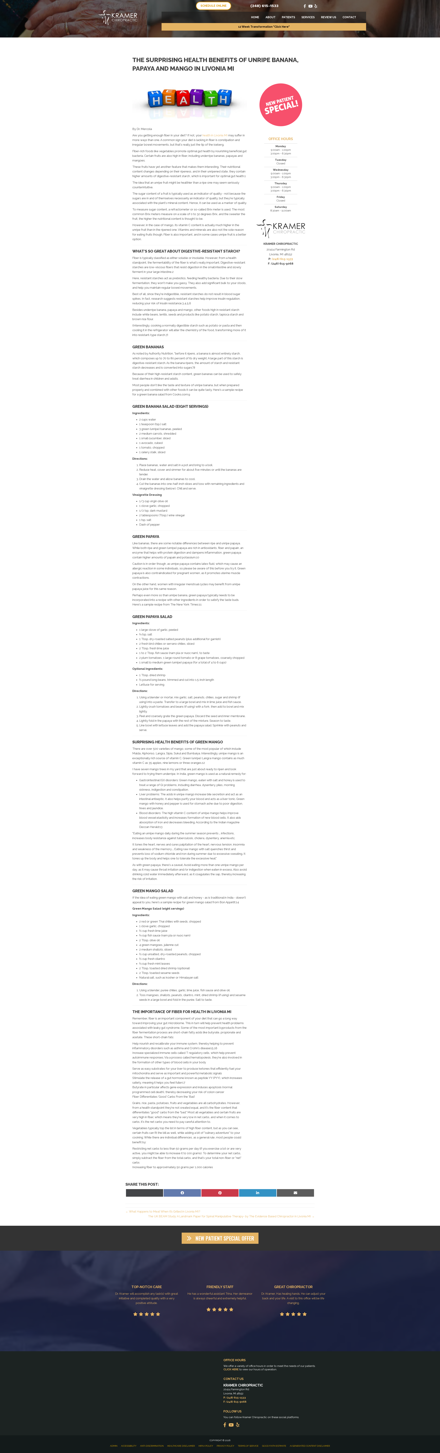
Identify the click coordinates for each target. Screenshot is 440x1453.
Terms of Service (248, 1446)
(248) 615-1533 (264, 6)
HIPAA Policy (206, 1446)
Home (255, 17)
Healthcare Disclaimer (181, 1446)
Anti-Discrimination (152, 1446)
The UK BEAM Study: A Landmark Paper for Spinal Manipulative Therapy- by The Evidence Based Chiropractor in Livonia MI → (231, 1216)
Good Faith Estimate (274, 1446)
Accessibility (128, 1446)
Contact (349, 17)
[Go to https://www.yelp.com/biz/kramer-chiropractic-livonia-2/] (316, 6)
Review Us (328, 17)
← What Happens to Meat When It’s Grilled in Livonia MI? (162, 1211)
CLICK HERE (231, 1369)
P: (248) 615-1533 (234, 1397)
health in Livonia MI (215, 135)
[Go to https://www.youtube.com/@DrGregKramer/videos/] (310, 6)
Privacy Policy (225, 1446)
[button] (264, 27)
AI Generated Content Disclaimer (310, 1446)
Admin (113, 1446)
